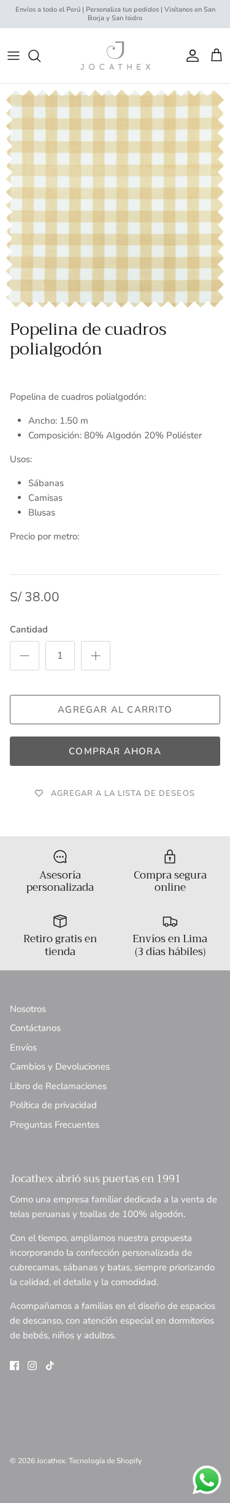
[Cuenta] (189, 55)
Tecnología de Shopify (105, 1461)
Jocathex (51, 1461)
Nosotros (28, 1009)
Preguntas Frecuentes (54, 1125)
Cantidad (29, 629)
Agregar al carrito (115, 709)
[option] (115, 198)
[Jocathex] (115, 55)
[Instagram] (32, 1365)
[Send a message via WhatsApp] (207, 1480)
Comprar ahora (115, 751)
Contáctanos (35, 1028)
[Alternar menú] (13, 55)
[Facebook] (14, 1365)
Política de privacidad (53, 1105)
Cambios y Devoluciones (60, 1066)
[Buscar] (40, 55)
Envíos (23, 1047)
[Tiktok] (50, 1365)
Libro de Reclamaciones (58, 1086)
